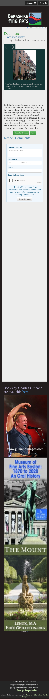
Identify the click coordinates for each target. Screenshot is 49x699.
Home (42, 3)
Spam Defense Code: (16, 175)
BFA (28, 631)
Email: (10, 167)
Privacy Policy (27, 692)
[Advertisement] (24, 293)
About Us (20, 690)
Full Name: (12, 160)
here (25, 392)
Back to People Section (21, 133)
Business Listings (31, 690)
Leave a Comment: (15, 147)
